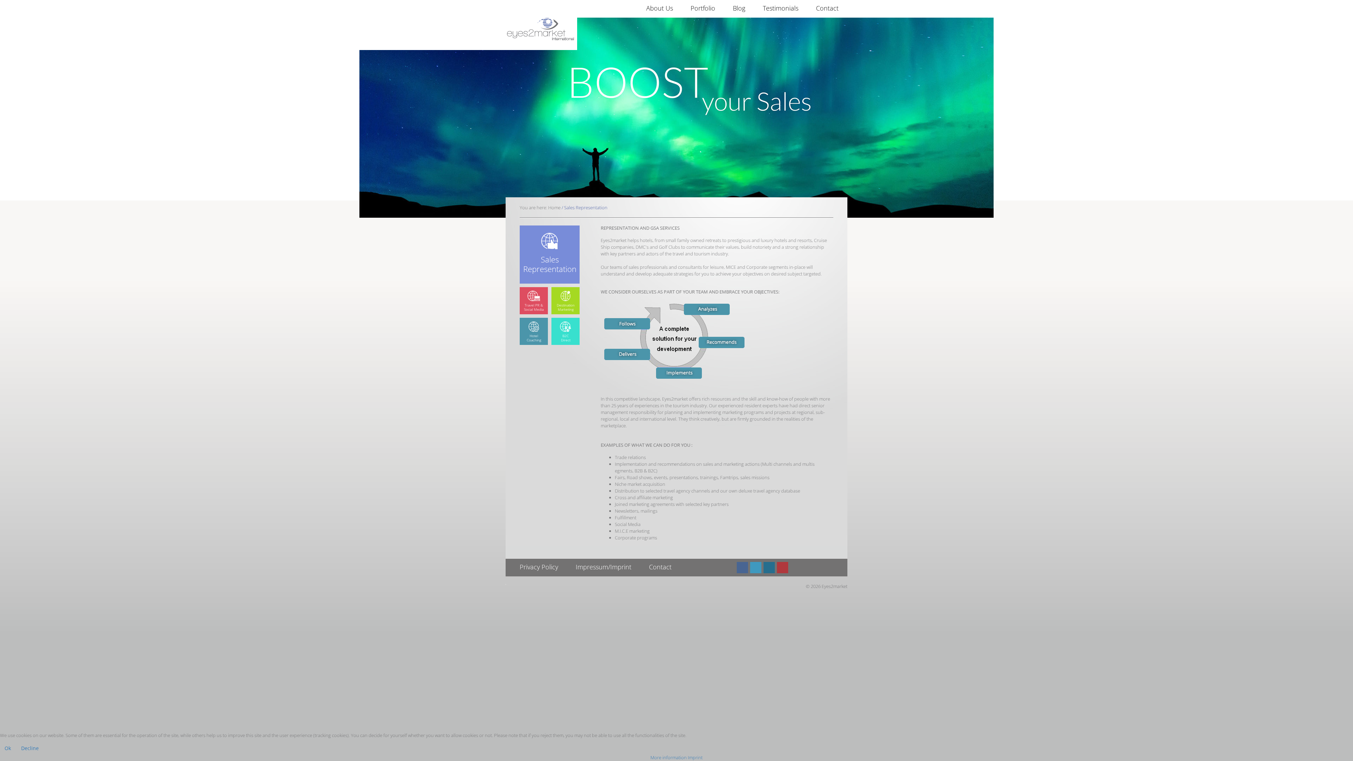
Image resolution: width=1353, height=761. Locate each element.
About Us (659, 8)
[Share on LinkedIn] (769, 567)
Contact (827, 8)
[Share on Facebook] (742, 567)
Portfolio (703, 8)
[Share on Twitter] (755, 567)
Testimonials (780, 8)
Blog (739, 8)
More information (668, 757)
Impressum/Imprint (603, 567)
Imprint (695, 757)
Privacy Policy (539, 567)
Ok (8, 748)
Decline (30, 748)
